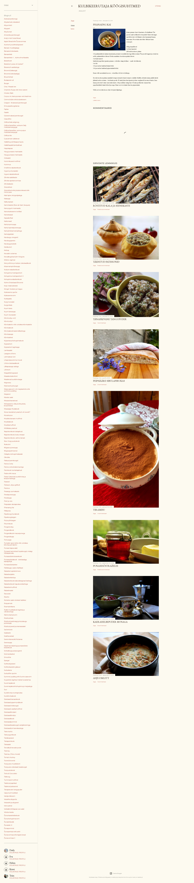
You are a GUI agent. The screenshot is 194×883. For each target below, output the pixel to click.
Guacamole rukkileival (11, 139)
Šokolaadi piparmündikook (13, 702)
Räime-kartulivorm (10, 615)
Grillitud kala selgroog (11, 122)
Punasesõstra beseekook (13, 556)
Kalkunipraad (8, 202)
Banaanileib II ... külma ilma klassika (16, 58)
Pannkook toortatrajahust (13, 470)
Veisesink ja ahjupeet (11, 802)
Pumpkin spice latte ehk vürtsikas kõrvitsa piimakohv (16, 544)
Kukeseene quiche (10, 292)
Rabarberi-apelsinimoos (12, 571)
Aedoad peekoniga (10, 19)
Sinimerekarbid (9, 654)
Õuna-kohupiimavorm (12, 819)
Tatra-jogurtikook (10, 735)
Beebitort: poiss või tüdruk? (13, 64)
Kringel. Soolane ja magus (13, 289)
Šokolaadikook (9, 719)
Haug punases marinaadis (13, 152)
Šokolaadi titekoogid (11, 706)
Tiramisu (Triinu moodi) (12, 754)
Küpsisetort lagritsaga (11, 347)
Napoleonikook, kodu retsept (14, 435)
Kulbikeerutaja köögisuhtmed (109, 6)
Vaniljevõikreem (9, 796)
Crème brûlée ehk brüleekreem (15, 99)
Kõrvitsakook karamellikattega (14, 331)
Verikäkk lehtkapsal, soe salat (14, 809)
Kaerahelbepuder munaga (110, 621)
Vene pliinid (8, 806)
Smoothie (7, 657)
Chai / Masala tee (10, 87)
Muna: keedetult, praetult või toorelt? (17, 412)
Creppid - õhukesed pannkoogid (15, 103)
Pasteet (7, 482)
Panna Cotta (8, 464)
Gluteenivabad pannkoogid (13, 116)
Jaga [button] (72, 21)
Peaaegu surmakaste (11, 491)
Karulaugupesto (9, 241)
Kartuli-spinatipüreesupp (12, 228)
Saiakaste (7, 633)
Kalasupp (7, 199)
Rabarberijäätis (9, 574)
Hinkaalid (7, 158)
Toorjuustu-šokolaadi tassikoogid (15, 767)
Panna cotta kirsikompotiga (14, 467)
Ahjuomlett (101, 678)
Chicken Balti (8, 93)
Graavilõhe (7, 119)
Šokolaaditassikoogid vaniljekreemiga (17, 725)
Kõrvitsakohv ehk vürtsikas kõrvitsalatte (18, 324)
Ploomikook (8, 524)
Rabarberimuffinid (10, 587)
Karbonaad (8, 221)
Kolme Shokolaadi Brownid (13, 283)
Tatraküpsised (9, 738)
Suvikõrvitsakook (10, 696)
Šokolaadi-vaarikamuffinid (13, 709)
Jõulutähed (8, 187)
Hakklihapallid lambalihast (13, 145)
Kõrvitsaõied (8, 337)
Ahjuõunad (8, 32)
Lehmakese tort (9, 357)
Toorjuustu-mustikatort (12, 764)
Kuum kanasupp (10, 312)
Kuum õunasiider (10, 315)
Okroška (7, 457)
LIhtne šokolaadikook (11, 363)
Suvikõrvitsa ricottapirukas (13, 693)
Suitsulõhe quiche (10, 673)
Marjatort (7, 394)
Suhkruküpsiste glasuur (12, 667)
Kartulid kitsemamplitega (13, 231)
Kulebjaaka (8, 299)
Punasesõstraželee (105, 565)
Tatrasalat (7, 744)
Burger (6, 83)
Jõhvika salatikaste (10, 177)
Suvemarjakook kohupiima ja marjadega (18, 686)
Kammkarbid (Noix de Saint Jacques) (17, 205)
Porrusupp (7, 540)
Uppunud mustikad (11, 793)
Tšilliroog (7, 777)
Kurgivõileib (8, 305)
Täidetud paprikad (10, 783)
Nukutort (7, 444)
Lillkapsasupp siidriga (11, 366)
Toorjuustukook (9, 770)
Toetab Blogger (117, 873)
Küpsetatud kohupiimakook (14, 341)
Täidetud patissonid (106, 261)
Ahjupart (7, 28)
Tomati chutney (9, 757)
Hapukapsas (8, 148)
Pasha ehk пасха (10, 473)
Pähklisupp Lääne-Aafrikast (13, 568)
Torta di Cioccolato (10, 773)
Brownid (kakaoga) (10, 70)
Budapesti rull (9, 80)
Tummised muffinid (11, 780)
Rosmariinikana (9, 607)
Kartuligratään (9, 234)
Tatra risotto (8, 731)
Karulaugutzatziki (10, 244)
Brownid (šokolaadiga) (12, 74)
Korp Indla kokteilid (10, 286)
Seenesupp (8, 642)
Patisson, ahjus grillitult (12, 485)
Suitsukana (8, 670)
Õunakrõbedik (9, 822)
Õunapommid (9, 828)
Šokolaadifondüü (10, 715)
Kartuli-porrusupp (10, 224)
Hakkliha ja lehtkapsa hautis (13, 142)
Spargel (6, 660)
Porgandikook (9, 530)
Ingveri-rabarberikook (11, 174)
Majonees (7, 383)
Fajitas (6, 109)
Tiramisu (99, 509)
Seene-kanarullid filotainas (13, 639)
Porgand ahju (9, 527)
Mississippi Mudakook (11, 409)
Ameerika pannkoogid (12, 35)
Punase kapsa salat (10, 548)
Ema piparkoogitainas (11, 106)
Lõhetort (7, 370)
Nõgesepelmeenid (10, 451)
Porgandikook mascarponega (14, 533)
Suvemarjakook (9, 683)
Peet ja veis (8, 501)
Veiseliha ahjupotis (10, 799)
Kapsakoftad (8, 218)
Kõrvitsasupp (8, 334)
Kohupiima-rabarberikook (13, 279)
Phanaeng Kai (9, 507)
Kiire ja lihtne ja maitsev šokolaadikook (17, 263)
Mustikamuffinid (10, 425)
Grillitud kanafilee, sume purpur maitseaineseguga (15, 131)
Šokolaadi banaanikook (12, 699)
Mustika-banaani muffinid (13, 419)
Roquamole (8, 603)
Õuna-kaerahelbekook (12, 815)
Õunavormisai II (9, 838)
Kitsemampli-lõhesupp (12, 266)
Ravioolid (7, 594)
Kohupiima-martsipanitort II (14, 276)
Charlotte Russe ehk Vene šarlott (15, 90)
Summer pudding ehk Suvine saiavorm (18, 677)
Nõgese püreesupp (11, 448)
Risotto (6, 597)
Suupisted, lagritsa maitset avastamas (17, 680)
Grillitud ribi (8, 135)
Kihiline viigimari (9, 260)
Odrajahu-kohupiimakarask (13, 454)
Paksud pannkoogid (11, 460)
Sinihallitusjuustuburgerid (13, 651)
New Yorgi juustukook (12, 441)
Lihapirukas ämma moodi (13, 360)
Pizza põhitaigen (10, 520)
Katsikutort (8, 247)
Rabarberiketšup (10, 578)
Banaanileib (8, 54)
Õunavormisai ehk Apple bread (15, 835)
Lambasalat (8, 350)
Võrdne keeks (9, 812)
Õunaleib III (8, 825)
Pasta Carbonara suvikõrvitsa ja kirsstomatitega (15, 477)
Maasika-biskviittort (11, 376)
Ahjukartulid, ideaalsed (12, 22)
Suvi (5, 689)
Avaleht (82, 11)
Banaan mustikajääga (11, 48)
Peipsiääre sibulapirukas (109, 380)
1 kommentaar (101, 323)
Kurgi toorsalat (9, 302)
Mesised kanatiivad (10, 401)
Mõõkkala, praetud (10, 428)
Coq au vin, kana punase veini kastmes (17, 96)
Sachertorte (8, 630)
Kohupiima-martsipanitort (13, 273)
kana (72, 29)
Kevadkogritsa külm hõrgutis (14, 257)
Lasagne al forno (10, 354)
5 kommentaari (101, 625)
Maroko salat (8, 397)
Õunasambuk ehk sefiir (12, 832)
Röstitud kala (8, 618)
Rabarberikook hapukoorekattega (16, 584)
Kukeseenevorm (10, 295)
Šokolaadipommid (10, 722)
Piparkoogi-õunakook (11, 514)
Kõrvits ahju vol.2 (10, 318)
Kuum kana (8, 308)
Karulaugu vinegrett (11, 237)
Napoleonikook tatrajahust (13, 431)
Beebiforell (8, 61)
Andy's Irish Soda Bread (12, 38)
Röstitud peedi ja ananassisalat (15, 626)
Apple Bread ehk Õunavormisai (15, 41)
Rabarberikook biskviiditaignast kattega (18, 581)
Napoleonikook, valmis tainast (14, 438)
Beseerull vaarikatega (11, 67)
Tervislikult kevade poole (12, 748)
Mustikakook (8, 422)
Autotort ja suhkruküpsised (13, 45)
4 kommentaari (102, 513)
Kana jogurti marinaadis (12, 208)
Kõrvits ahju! (8, 321)
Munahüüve (8, 415)
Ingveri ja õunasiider (11, 171)
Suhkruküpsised (9, 664)
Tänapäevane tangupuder (110, 319)
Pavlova (7, 488)
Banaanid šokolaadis (11, 51)
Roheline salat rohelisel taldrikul (15, 600)
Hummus (7, 164)
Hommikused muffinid (12, 161)
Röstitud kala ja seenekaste (111, 205)
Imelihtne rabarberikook (12, 168)
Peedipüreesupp (10, 495)
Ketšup (6, 250)
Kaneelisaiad (8, 215)
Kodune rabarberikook (12, 270)
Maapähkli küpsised (11, 373)
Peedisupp (8, 498)
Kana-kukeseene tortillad (13, 211)
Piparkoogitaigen (10, 517)
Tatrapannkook (9, 741)
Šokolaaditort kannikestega (13, 728)
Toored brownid (9, 761)
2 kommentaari (102, 384)
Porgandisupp (9, 537)
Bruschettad (8, 77)
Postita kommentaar (103, 209)
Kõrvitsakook (8, 328)
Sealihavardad (9, 636)
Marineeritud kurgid (11, 386)
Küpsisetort (8, 344)
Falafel (6, 112)
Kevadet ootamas (10, 253)
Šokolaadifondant (10, 712)
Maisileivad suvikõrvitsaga (13, 379)
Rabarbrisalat (8, 590)
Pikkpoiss (7, 511)
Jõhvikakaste (8, 184)
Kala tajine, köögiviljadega (13, 195)
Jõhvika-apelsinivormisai (12, 181)
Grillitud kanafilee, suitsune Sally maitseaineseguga (15, 126)
